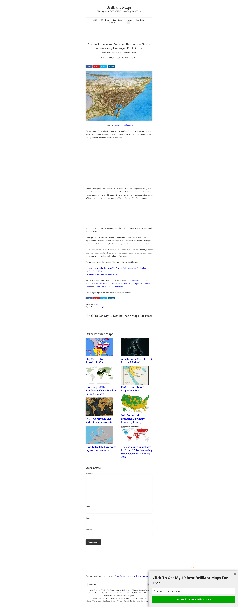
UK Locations (117, 596)
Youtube (113, 601)
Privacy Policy (109, 598)
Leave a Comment (130, 52)
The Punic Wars (95, 271)
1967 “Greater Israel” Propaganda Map (132, 388)
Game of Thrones (132, 590)
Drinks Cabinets (144, 593)
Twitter (120, 601)
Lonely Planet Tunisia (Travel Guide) (103, 274)
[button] (194, 580)
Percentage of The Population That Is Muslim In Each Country (101, 390)
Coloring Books (144, 590)
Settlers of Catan (115, 590)
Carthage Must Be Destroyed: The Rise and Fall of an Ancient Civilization (117, 268)
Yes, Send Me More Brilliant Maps (193, 599)
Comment (90, 473)
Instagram (147, 601)
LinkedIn (140, 601)
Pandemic (123, 593)
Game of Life (114, 593)
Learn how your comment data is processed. (132, 576)
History (97, 304)
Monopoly (97, 593)
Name (88, 506)
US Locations (107, 596)
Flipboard (123, 604)
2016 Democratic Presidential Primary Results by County (133, 419)
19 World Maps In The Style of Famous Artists (99, 420)
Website (89, 529)
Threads (126, 601)
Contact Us (142, 598)
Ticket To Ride (132, 593)
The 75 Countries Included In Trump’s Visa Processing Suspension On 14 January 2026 (136, 452)
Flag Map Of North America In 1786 (96, 360)
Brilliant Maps (119, 7)
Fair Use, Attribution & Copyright (126, 598)
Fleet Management (129, 596)
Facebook (106, 601)
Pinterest (116, 604)
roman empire (100, 307)
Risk (123, 590)
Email (88, 518)
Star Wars (105, 593)
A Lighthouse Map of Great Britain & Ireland (136, 360)
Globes (91, 593)
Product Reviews (94, 590)
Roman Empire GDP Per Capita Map (108, 286)
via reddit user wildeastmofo (123, 125)
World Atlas (105, 590)
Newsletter (98, 601)
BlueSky (133, 601)
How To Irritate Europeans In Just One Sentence (101, 448)
